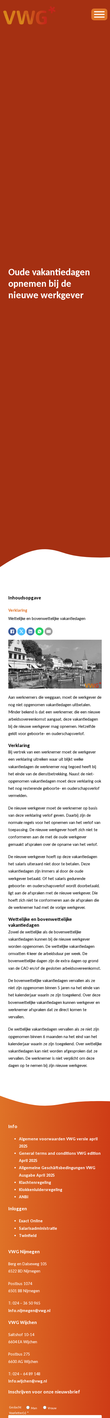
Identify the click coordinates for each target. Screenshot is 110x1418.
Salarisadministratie (38, 1228)
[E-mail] (49, 631)
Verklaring (17, 610)
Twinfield (28, 1235)
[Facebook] (12, 631)
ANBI (23, 1196)
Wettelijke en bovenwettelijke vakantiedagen (46, 618)
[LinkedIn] (30, 631)
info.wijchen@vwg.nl (27, 1381)
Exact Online (31, 1220)
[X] (21, 631)
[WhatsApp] (40, 631)
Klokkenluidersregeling (40, 1189)
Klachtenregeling (35, 1182)
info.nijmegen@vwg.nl (29, 1310)
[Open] (99, 14)
